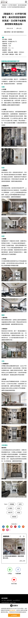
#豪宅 (20, 504)
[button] (20, 536)
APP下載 (3, 600)
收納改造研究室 (5, 602)
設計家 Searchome (4, 2)
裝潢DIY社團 (12, 602)
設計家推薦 (4, 598)
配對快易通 (9, 600)
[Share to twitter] (19, 526)
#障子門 (10, 512)
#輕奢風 (12, 504)
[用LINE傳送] (7, 526)
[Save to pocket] (11, 526)
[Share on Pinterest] (15, 526)
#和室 (18, 512)
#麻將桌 (14, 517)
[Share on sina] (3, 530)
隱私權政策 (12, 610)
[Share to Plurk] (23, 526)
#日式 (18, 508)
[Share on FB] (3, 526)
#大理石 (10, 508)
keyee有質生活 (16, 600)
